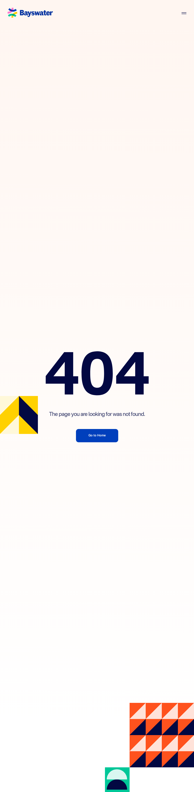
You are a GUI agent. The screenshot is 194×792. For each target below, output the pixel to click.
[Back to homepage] (30, 13)
